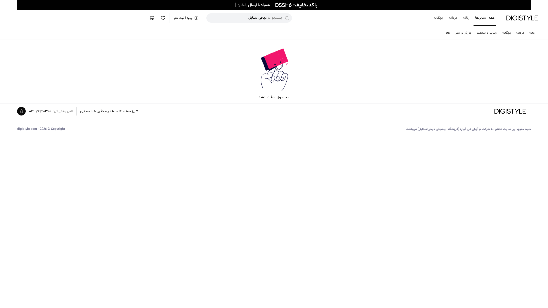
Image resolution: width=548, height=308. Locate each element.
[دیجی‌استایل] (522, 18)
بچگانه (438, 18)
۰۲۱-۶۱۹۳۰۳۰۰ (40, 111)
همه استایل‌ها (484, 18)
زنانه (466, 18)
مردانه (453, 18)
